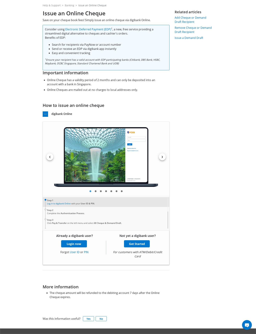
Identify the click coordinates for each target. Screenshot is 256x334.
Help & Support (52, 5)
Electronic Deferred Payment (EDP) (88, 29)
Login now (74, 244)
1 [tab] (90, 191)
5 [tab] (111, 191)
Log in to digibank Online (59, 203)
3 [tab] (101, 191)
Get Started (137, 244)
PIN (86, 252)
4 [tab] (106, 191)
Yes (89, 318)
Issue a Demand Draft (189, 38)
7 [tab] (121, 191)
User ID (75, 252)
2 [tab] (95, 191)
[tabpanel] (106, 157)
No (101, 318)
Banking (69, 5)
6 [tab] (116, 191)
